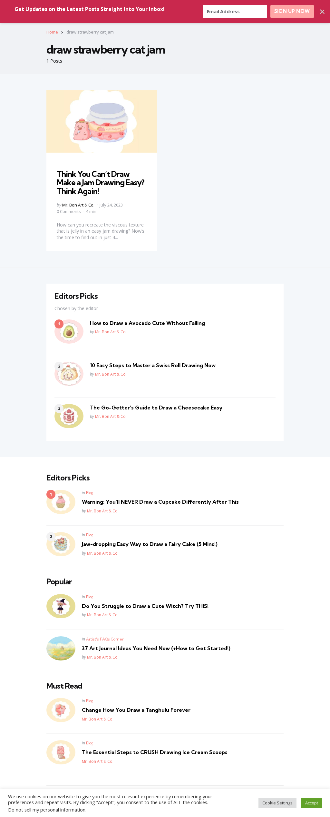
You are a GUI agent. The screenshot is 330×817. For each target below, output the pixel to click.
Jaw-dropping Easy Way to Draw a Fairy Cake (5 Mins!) (150, 544)
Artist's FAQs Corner (105, 639)
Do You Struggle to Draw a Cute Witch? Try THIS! (145, 606)
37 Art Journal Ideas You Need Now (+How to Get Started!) (156, 648)
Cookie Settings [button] (277, 803)
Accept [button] (311, 803)
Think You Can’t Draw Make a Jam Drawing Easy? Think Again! (100, 182)
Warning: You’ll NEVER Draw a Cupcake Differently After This (160, 502)
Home (52, 32)
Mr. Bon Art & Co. (78, 205)
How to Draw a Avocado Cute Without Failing (147, 323)
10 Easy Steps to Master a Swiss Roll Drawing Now (153, 365)
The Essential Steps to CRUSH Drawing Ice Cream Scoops (155, 752)
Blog (89, 492)
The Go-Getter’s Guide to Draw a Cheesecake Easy (156, 407)
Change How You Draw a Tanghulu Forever (136, 710)
